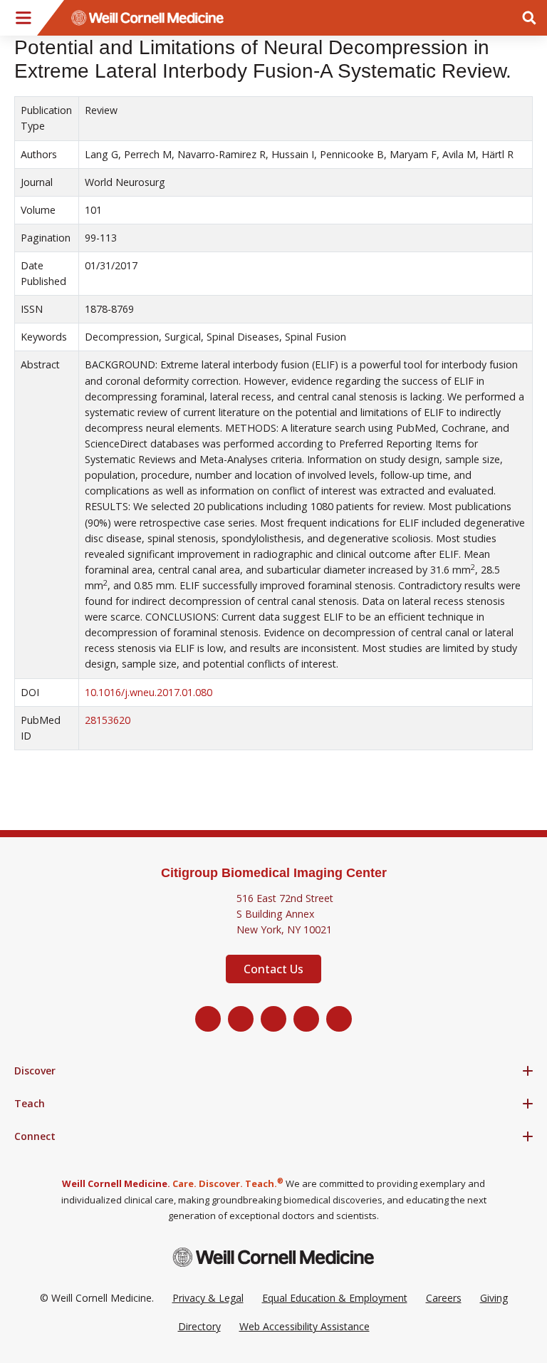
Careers (444, 1298)
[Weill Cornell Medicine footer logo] (273, 1257)
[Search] (529, 18)
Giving (494, 1298)
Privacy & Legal (208, 1298)
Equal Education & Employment (334, 1298)
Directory (199, 1326)
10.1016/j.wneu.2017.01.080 (148, 692)
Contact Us (273, 969)
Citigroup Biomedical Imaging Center (274, 873)
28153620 (107, 720)
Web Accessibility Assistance (304, 1326)
